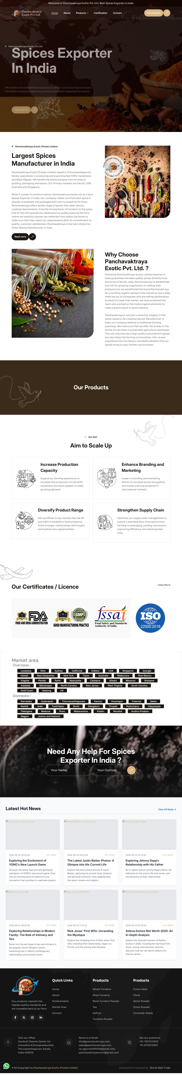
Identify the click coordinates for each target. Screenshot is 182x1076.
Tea (95, 1007)
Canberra (95, 680)
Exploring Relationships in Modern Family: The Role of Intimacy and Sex (32, 935)
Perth (58, 680)
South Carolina (139, 685)
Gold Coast (27, 690)
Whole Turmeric (102, 989)
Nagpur (25, 716)
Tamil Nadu (58, 706)
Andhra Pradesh (140, 711)
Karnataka (26, 701)
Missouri (130, 680)
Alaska (113, 680)
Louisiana (26, 670)
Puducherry (132, 706)
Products (81, 13)
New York (68, 675)
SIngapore (128, 670)
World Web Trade (160, 1067)
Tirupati (113, 706)
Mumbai (117, 711)
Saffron (97, 1013)
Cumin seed (140, 989)
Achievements (60, 1001)
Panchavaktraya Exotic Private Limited (55, 1067)
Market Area (59, 1007)
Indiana (95, 670)
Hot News (51, 855)
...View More (163, 584)
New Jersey (92, 685)
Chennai (136, 701)
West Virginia (115, 685)
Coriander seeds (143, 1013)
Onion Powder (141, 1007)
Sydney (59, 670)
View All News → (167, 809)
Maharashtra (81, 711)
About (67, 13)
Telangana (26, 711)
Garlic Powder (141, 1001)
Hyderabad (47, 701)
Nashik (24, 706)
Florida (42, 680)
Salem (153, 701)
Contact (117, 13)
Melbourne (123, 675)
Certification (100, 13)
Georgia (147, 670)
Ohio (43, 670)
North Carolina (69, 685)
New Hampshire (45, 675)
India (40, 706)
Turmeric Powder (103, 1019)
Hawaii (24, 675)
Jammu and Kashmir (49, 716)
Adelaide (25, 685)
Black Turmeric (101, 995)
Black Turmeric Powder (106, 1001)
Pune (62, 711)
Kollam (100, 711)
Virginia (25, 680)
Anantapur (117, 701)
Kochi (76, 706)
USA (110, 670)
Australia (103, 675)
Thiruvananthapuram (73, 701)
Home (54, 13)
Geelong (46, 690)
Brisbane (149, 680)
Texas (86, 675)
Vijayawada (154, 706)
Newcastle (75, 680)
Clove (136, 995)
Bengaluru (94, 706)
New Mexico (145, 675)
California (77, 670)
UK (62, 690)
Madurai (45, 711)
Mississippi (45, 685)
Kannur (98, 701)
